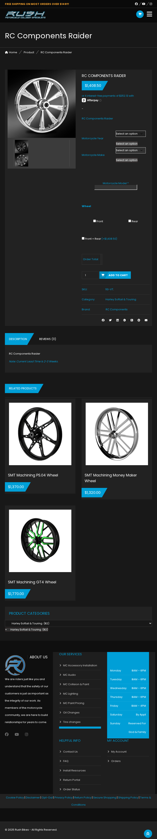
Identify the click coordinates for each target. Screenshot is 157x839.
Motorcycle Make (93, 155)
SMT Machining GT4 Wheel (32, 582)
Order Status (71, 789)
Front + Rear (101, 238)
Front (99, 221)
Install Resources (74, 770)
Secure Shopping (104, 797)
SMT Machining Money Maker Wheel (111, 478)
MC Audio (69, 675)
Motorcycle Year (92, 138)
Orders (116, 761)
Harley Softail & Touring (120, 299)
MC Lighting (70, 694)
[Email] (146, 320)
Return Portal (71, 780)
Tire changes (72, 722)
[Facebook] (138, 4)
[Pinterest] (138, 320)
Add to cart (118, 275)
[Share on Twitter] (110, 320)
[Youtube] (146, 4)
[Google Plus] (124, 320)
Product (29, 52)
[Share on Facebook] (103, 320)
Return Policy (82, 797)
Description (18, 339)
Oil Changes (71, 712)
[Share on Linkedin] (117, 320)
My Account (119, 752)
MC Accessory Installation (80, 665)
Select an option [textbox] (127, 144)
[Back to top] (148, 834)
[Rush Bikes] (25, 14)
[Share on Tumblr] (131, 320)
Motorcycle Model (116, 183)
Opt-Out (47, 797)
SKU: (84, 289)
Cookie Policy (15, 797)
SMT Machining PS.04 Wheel (33, 475)
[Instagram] (151, 4)
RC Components (117, 309)
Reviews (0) (47, 339)
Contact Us (70, 752)
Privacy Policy (64, 797)
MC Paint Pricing (73, 703)
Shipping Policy (128, 797)
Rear (135, 221)
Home (13, 52)
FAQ (65, 761)
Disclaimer (33, 797)
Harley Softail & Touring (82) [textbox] (26, 630)
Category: (88, 299)
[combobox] (127, 144)
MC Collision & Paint (76, 684)
